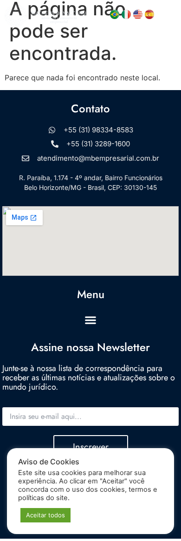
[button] (167, 16)
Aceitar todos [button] (45, 515)
